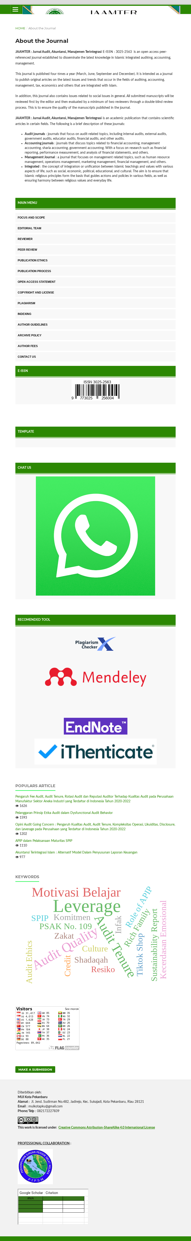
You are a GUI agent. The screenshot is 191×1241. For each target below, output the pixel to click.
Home (20, 28)
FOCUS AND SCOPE (31, 217)
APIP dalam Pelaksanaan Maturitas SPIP (43, 841)
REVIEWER (25, 239)
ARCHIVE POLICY (29, 335)
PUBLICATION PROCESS (34, 271)
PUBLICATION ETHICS (33, 260)
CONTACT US (27, 356)
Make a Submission (35, 1069)
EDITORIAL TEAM (29, 228)
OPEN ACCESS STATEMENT (36, 281)
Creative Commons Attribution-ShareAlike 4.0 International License (106, 1127)
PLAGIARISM (26, 303)
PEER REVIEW (27, 249)
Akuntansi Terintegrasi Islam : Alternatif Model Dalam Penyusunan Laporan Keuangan (76, 852)
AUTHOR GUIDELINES (33, 324)
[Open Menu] (15, 9)
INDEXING (24, 314)
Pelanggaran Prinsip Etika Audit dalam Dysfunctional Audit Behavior (64, 813)
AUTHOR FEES (28, 346)
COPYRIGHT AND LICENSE (36, 292)
